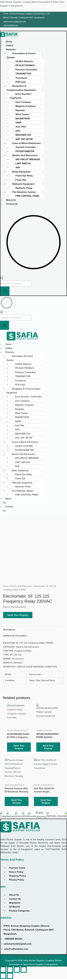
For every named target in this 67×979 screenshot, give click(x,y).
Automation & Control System (21, 55)
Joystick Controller (25, 147)
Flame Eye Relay (24, 175)
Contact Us (12, 204)
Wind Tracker (22, 114)
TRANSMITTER (23, 74)
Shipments (14, 903)
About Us (11, 200)
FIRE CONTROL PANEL (27, 196)
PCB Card (20, 82)
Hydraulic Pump (23, 188)
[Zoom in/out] (3, 970)
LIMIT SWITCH (23, 163)
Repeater (20, 110)
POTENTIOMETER (24, 151)
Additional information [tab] (15, 636)
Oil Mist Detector (24, 61)
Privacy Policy (16, 880)
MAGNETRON (22, 118)
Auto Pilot (20, 127)
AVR (17, 167)
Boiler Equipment (21, 172)
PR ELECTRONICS (25, 65)
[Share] (17, 970)
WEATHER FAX (23, 135)
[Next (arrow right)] (10, 976)
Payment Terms (17, 868)
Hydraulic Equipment (23, 184)
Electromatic (18, 659)
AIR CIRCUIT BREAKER (27, 159)
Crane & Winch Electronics (26, 143)
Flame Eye (20, 180)
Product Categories (19, 911)
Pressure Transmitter (26, 69)
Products (11, 49)
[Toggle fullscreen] (10, 970)
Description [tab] (9, 629)
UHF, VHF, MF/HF (24, 139)
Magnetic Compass (25, 106)
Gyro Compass (23, 102)
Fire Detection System (24, 192)
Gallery (9, 45)
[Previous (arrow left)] (3, 976)
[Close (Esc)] (24, 970)
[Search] (5, 291)
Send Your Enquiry (18, 615)
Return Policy (16, 872)
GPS (17, 131)
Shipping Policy (17, 876)
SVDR (18, 122)
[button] (12, 49)
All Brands (14, 907)
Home (9, 41)
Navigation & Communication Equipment (21, 88)
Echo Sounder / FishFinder (21, 96)
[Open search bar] (1, 278)
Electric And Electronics (25, 155)
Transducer (21, 78)
